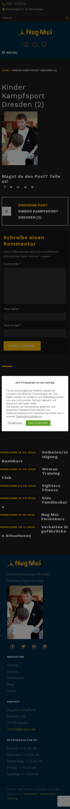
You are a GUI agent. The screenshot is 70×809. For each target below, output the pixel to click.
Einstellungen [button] (15, 423)
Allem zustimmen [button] (38, 423)
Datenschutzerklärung (29, 416)
